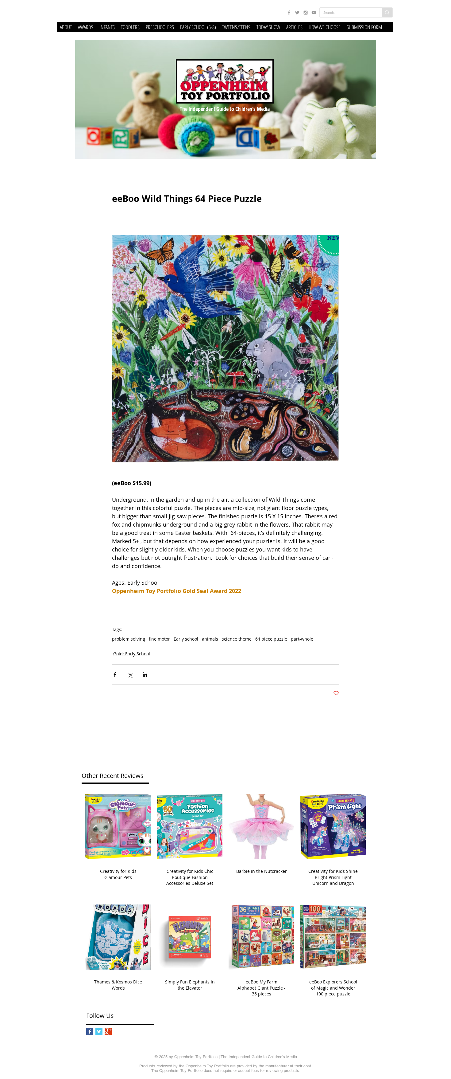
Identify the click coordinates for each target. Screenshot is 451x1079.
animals (210, 639)
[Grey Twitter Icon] (297, 12)
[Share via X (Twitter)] (130, 674)
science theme (237, 639)
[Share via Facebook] (115, 674)
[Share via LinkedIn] (145, 674)
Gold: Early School (131, 654)
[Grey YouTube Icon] (314, 12)
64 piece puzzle (271, 639)
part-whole (302, 639)
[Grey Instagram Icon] (305, 12)
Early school (186, 639)
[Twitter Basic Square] (98, 1031)
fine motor (159, 639)
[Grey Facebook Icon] (289, 12)
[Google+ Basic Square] (108, 1031)
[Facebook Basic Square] (89, 1031)
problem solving (128, 639)
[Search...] (387, 12)
